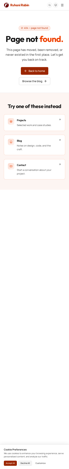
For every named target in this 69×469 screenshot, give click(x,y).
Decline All (25, 463)
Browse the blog (32, 81)
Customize (40, 463)
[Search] (49, 5)
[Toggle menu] (62, 5)
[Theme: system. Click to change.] (55, 5)
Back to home (37, 71)
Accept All (10, 463)
